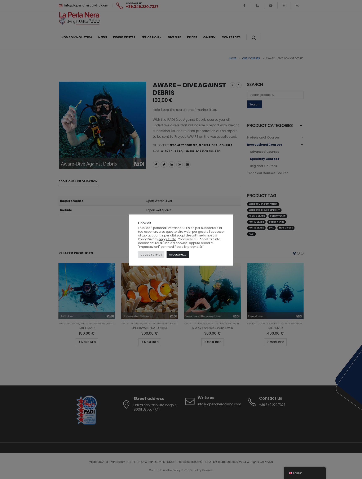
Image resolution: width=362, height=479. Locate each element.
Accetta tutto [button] (177, 255)
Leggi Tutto (167, 239)
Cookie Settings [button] (151, 255)
